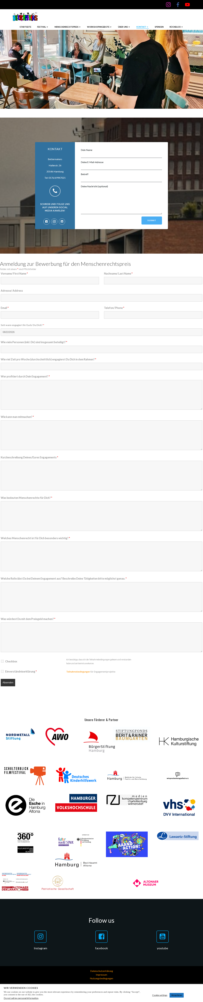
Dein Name (86, 149)
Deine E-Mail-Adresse (92, 162)
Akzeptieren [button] (176, 995)
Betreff (84, 174)
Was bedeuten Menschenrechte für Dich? (26, 497)
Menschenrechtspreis (66, 27)
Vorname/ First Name (14, 273)
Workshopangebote (98, 27)
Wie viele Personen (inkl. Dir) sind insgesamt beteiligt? (34, 342)
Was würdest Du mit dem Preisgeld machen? (28, 619)
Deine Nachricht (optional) (94, 186)
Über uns (123, 27)
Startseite (25, 27)
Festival (41, 27)
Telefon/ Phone (114, 307)
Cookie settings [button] (159, 995)
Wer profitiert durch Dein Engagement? (25, 376)
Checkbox (11, 661)
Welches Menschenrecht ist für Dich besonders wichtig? (35, 538)
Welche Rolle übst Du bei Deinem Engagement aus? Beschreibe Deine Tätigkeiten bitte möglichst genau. (64, 578)
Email (5, 307)
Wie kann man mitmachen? (17, 416)
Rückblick (175, 27)
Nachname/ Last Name (118, 273)
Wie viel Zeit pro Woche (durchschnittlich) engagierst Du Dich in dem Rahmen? (48, 359)
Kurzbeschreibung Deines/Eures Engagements (29, 457)
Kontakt (141, 27)
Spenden (159, 27)
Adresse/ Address (12, 290)
